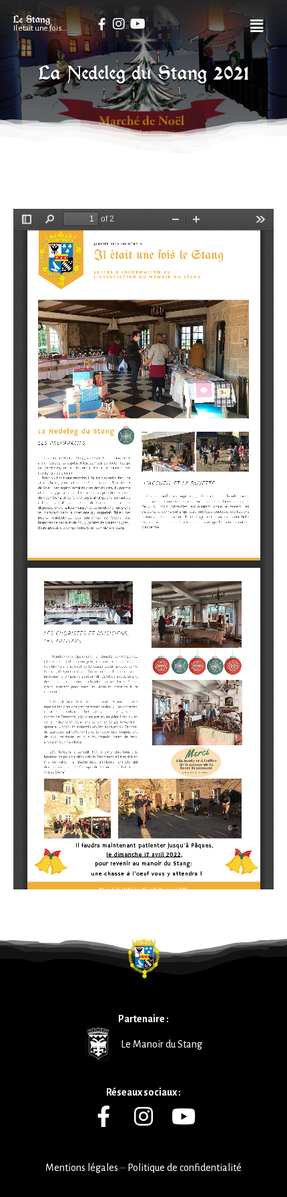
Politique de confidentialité (184, 1167)
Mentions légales (81, 1167)
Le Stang (31, 19)
